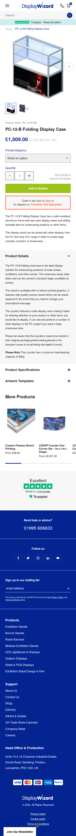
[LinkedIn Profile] (48, 558)
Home (8, 28)
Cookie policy (38, 818)
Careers (10, 735)
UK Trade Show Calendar (21, 722)
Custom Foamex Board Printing (19, 447)
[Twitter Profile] (28, 558)
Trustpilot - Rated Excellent (46, 22)
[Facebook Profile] (18, 558)
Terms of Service (12, 599)
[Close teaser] (37, 826)
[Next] (69, 66)
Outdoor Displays (16, 658)
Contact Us (12, 697)
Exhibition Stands (16, 627)
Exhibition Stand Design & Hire (24, 671)
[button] (20, 831)
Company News (15, 729)
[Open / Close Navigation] (10, 5)
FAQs (8, 703)
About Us (11, 691)
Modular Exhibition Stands (21, 646)
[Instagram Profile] (38, 558)
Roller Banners (14, 639)
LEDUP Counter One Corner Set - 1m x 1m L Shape (53, 448)
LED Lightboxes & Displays (22, 652)
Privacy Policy (57, 597)
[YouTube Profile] (58, 558)
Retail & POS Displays (19, 665)
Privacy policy (38, 813)
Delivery (10, 710)
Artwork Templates (60, 176)
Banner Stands (14, 633)
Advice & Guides (15, 716)
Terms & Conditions (38, 823)
